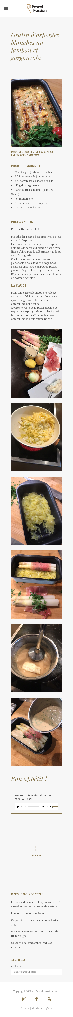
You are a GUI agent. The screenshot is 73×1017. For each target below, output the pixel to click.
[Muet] (51, 806)
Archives (16, 966)
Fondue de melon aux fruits (27, 913)
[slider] (55, 806)
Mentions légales (41, 1008)
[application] (36, 807)
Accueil (25, 1008)
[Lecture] (18, 807)
